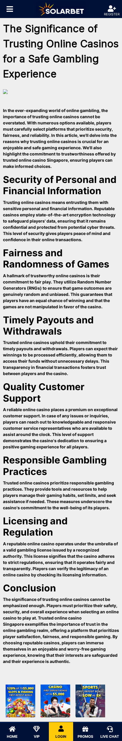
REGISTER (112, 14)
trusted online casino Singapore (35, 160)
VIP (37, 736)
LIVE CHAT (109, 736)
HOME (12, 736)
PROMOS (85, 736)
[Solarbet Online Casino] (61, 9)
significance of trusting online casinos (50, 599)
